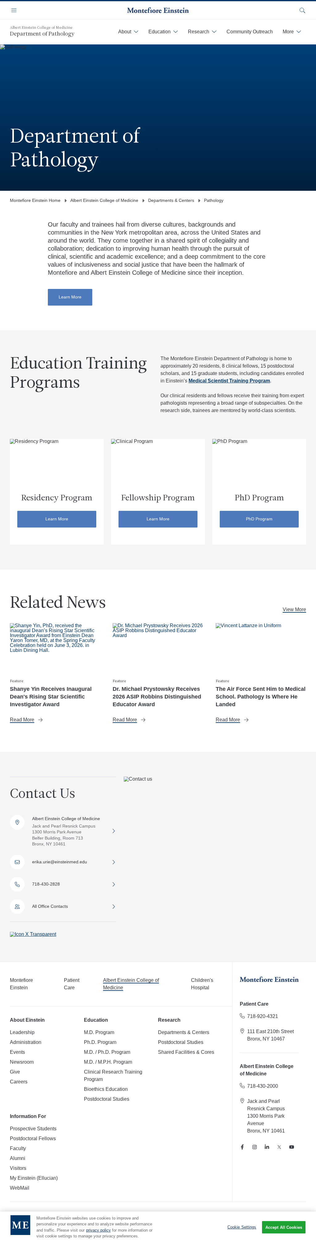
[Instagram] (254, 1147)
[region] (158, 1227)
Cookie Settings (241, 1227)
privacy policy (98, 1230)
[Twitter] (279, 1147)
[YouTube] (291, 1147)
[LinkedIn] (266, 1147)
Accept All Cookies (283, 1227)
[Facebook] (242, 1147)
